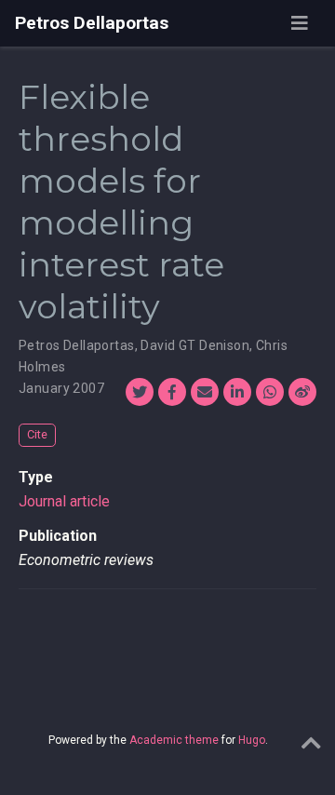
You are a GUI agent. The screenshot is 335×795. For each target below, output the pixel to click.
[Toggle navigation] (299, 23)
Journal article (64, 501)
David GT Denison (195, 345)
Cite (37, 434)
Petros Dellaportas (91, 23)
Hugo (251, 740)
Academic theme (174, 740)
